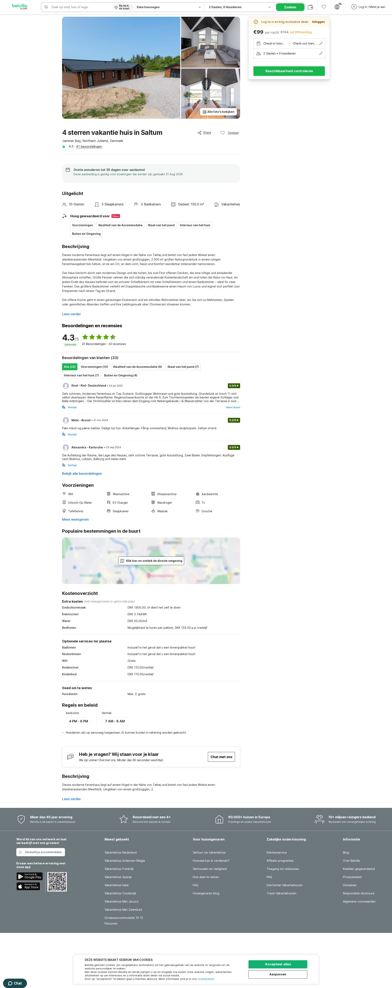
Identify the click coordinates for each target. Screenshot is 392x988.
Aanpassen (278, 974)
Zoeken (290, 7)
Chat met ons (221, 757)
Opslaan (233, 132)
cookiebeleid (206, 978)
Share (207, 132)
